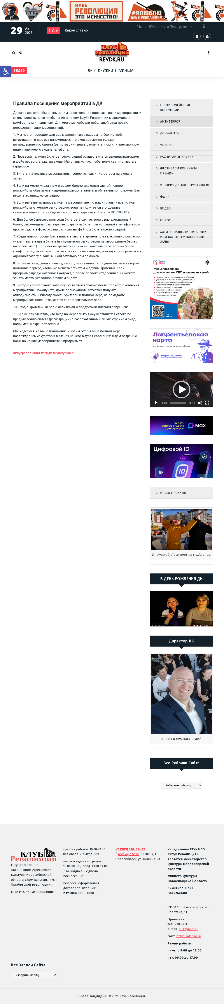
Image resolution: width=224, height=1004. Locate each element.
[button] (181, 389)
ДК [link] (90, 70)
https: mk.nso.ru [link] (188, 936)
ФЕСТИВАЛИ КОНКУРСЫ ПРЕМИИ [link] (178, 170)
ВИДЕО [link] (165, 208)
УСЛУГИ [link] (166, 145)
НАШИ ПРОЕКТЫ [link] (173, 493)
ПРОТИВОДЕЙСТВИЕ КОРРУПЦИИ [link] (175, 107)
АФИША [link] (126, 70)
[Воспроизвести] (156, 403)
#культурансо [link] (63, 353)
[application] (181, 389)
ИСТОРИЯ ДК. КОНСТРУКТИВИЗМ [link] (185, 185)
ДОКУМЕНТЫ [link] (170, 133)
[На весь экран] (207, 403)
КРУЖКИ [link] (105, 70)
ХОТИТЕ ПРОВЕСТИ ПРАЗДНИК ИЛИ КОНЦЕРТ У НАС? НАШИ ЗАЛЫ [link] (183, 237)
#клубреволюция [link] (26, 353)
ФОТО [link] (164, 197)
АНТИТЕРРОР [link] (170, 121)
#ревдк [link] (46, 353)
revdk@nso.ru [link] (128, 854)
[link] (5, 71)
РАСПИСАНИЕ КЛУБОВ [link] (177, 157)
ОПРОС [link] (165, 220)
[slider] (178, 403)
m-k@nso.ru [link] (188, 929)
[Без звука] (200, 403)
